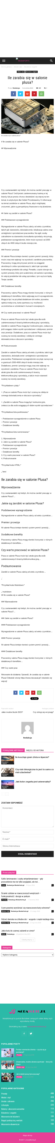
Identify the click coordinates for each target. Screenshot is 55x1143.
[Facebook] (24, 1033)
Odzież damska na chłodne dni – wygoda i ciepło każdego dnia (27, 919)
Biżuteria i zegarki (31, 72)
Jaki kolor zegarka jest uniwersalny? (33, 781)
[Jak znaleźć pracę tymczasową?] (7, 1077)
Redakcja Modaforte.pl (15, 885)
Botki (4, 934)
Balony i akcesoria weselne (12, 1109)
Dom (3, 885)
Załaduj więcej (26, 940)
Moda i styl (21, 72)
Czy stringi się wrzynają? (43, 712)
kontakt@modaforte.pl (37, 1026)
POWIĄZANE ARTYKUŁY (13, 750)
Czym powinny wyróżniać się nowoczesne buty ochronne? (25, 907)
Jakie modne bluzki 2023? (12, 712)
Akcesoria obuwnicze (10, 1124)
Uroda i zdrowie (7, 1101)
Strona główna (6, 67)
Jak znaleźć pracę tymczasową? (28, 1074)
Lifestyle (5, 1105)
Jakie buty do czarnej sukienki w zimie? (18, 930)
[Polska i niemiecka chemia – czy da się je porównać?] (7, 1052)
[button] (51, 60)
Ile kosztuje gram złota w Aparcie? (32, 757)
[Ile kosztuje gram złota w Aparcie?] (7, 760)
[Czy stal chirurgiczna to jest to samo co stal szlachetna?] (7, 772)
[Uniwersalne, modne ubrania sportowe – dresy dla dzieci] (7, 1065)
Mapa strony (27, 1135)
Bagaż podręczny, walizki (11, 1120)
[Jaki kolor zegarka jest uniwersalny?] (7, 784)
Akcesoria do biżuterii (10, 1116)
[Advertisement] (27, 28)
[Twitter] (31, 1033)
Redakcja (16, 88)
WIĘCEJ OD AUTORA (35, 750)
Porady (4, 900)
